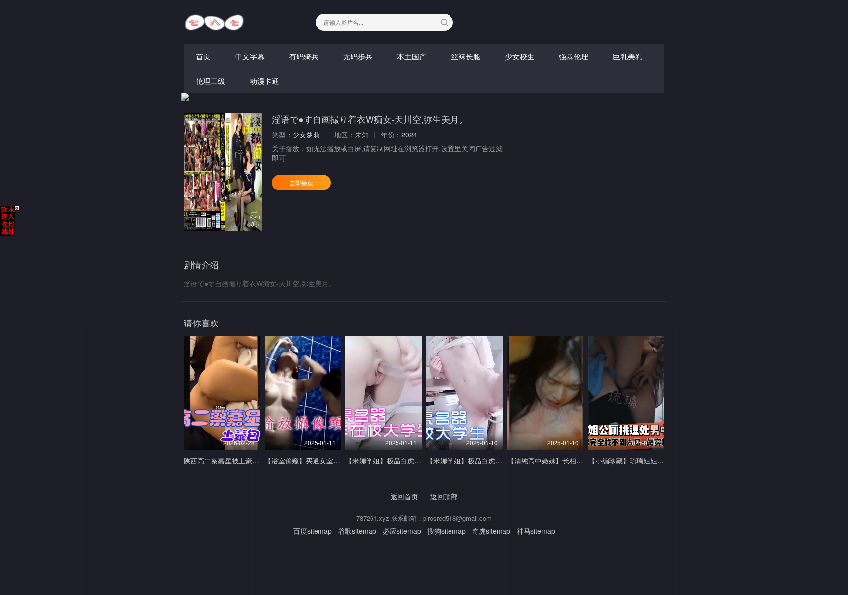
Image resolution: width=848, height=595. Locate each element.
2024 (409, 134)
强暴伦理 (573, 56)
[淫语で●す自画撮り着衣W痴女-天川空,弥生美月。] (223, 172)
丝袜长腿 (465, 56)
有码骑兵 (303, 56)
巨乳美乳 (627, 56)
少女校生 (519, 56)
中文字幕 (250, 56)
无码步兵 (357, 56)
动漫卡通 (264, 81)
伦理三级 (210, 81)
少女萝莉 (306, 134)
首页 (203, 56)
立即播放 (301, 182)
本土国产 (411, 56)
